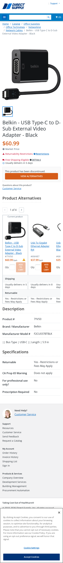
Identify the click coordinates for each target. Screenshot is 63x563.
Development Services (14, 481)
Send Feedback (10, 436)
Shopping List (9, 461)
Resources (8, 428)
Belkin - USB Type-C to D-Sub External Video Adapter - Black (14, 248)
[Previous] (4, 209)
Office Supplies (32, 23)
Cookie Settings (31, 547)
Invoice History (10, 457)
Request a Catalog (12, 440)
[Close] (59, 512)
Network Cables (14, 30)
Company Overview (12, 477)
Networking (34, 27)
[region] (31, 535)
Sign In (6, 465)
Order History (9, 452)
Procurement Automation (16, 490)
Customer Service (11, 188)
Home (5, 23)
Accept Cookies (31, 556)
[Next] (21, 209)
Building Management (14, 486)
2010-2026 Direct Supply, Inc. (20, 507)
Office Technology (15, 27)
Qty (7, 267)
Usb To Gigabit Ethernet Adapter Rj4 (40, 246)
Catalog (16, 23)
